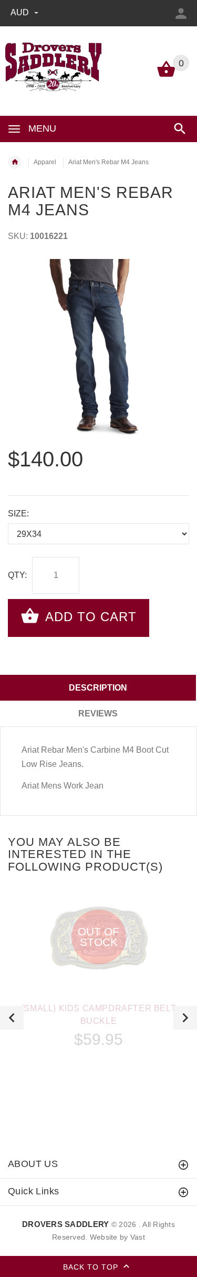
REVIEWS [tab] (98, 713)
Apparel (45, 162)
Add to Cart (89, 617)
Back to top (92, 1266)
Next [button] (185, 1018)
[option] (98, 350)
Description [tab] (98, 687)
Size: (18, 513)
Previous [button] (12, 1018)
